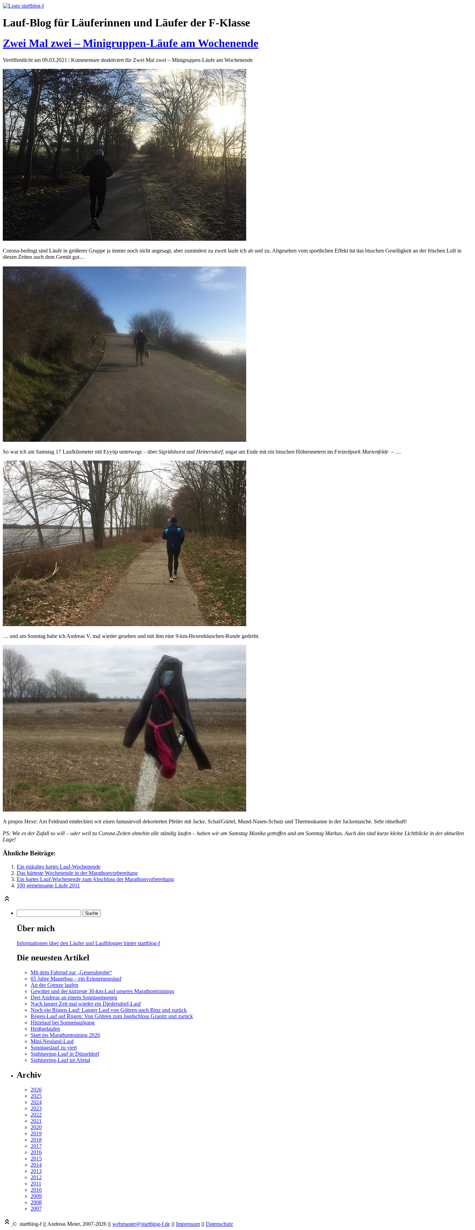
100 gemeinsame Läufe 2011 (48, 885)
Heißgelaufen (45, 1029)
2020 (36, 1127)
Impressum (188, 1224)
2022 (36, 1115)
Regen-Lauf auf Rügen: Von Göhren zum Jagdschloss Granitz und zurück (112, 1016)
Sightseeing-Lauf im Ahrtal (60, 1060)
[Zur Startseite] (23, 6)
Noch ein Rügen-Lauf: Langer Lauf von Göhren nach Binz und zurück (109, 1010)
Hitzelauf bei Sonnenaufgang (63, 1022)
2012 (36, 1177)
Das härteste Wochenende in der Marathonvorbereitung (77, 873)
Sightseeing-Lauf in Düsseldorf (65, 1054)
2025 (36, 1096)
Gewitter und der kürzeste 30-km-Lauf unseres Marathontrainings (102, 991)
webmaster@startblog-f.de (141, 1224)
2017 (36, 1146)
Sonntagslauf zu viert (54, 1048)
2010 (36, 1190)
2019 (36, 1133)
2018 (36, 1140)
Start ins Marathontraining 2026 (65, 1035)
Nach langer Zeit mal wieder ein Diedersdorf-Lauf (86, 1004)
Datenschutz (219, 1224)
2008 (36, 1202)
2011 (36, 1184)
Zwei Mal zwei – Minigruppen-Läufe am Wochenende (130, 43)
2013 (36, 1171)
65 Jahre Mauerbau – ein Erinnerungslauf (76, 979)
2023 (36, 1108)
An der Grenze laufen (54, 985)
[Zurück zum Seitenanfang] (7, 901)
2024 (36, 1102)
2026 (36, 1090)
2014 (36, 1165)
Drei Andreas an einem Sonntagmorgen (74, 997)
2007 (36, 1209)
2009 (36, 1196)
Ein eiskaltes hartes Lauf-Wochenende (58, 867)
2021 (36, 1121)
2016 (36, 1152)
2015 (36, 1158)
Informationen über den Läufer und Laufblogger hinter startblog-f (88, 943)
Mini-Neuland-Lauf (52, 1041)
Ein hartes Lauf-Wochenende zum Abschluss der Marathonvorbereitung (95, 879)
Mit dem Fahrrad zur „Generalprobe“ (71, 972)
